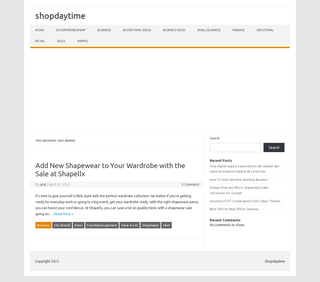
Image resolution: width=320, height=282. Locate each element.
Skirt (166, 225)
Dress (78, 225)
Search (215, 138)
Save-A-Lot (129, 225)
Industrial (265, 30)
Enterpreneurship (71, 30)
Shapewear (150, 225)
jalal (43, 185)
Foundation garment (102, 225)
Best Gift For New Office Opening (234, 209)
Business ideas (174, 30)
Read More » (63, 214)
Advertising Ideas (137, 30)
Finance (238, 30)
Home (39, 30)
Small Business (208, 30)
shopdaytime (60, 15)
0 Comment (190, 185)
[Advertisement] (160, 89)
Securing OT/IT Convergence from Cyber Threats (245, 201)
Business (104, 30)
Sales (61, 41)
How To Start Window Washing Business (239, 179)
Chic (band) (62, 225)
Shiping (82, 41)
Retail (40, 41)
